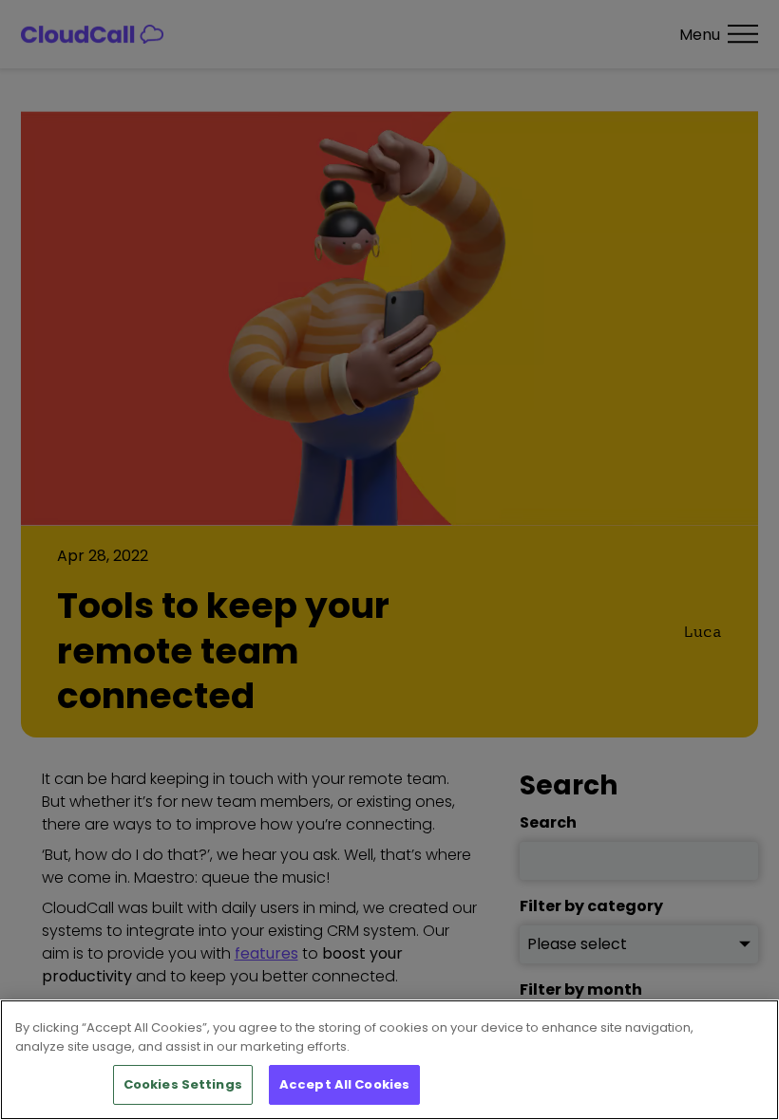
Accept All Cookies (344, 1084)
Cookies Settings (183, 1084)
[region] (389, 1059)
